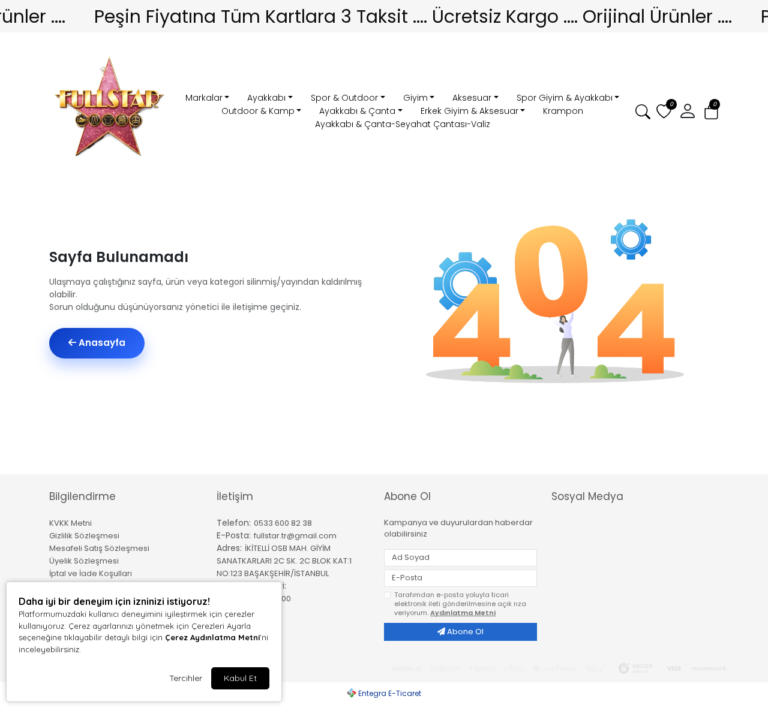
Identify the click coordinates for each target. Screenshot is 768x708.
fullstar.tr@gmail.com (295, 535)
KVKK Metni (70, 523)
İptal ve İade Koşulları (90, 573)
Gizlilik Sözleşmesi (84, 535)
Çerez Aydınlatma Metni (212, 637)
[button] (711, 111)
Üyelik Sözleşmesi (84, 561)
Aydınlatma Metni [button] (463, 612)
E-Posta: (234, 535)
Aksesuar (471, 98)
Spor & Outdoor (344, 98)
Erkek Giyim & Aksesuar (469, 111)
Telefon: (234, 523)
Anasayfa (100, 342)
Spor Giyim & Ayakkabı (565, 98)
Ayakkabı (266, 98)
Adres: (229, 548)
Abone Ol (464, 631)
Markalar (204, 98)
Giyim (415, 98)
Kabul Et (240, 678)
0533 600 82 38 (283, 523)
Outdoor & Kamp (258, 111)
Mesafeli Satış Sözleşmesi (99, 548)
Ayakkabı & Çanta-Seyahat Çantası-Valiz (402, 124)
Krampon (563, 111)
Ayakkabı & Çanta (357, 111)
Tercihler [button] (185, 678)
